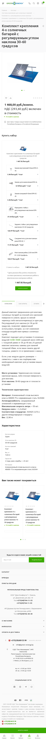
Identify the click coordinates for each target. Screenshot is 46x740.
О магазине (7, 621)
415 (11, 340)
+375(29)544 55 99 (10, 721)
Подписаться (37, 560)
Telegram (25, 686)
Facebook (14, 686)
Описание (8, 303)
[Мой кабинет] (38, 3)
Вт (14, 340)
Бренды (5, 577)
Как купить (23, 303)
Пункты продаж (9, 583)
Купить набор (23, 288)
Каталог (5, 572)
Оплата (36, 303)
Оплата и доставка (11, 632)
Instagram (20, 686)
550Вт (18, 340)
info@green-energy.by (24, 645)
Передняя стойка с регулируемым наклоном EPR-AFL (26, 210)
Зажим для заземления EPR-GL (26, 182)
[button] (22, 90)
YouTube (31, 686)
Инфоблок (7, 626)
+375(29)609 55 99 (10, 723)
